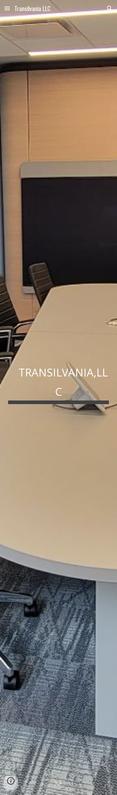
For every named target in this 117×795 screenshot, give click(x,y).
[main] (58, 397)
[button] (7, 8)
